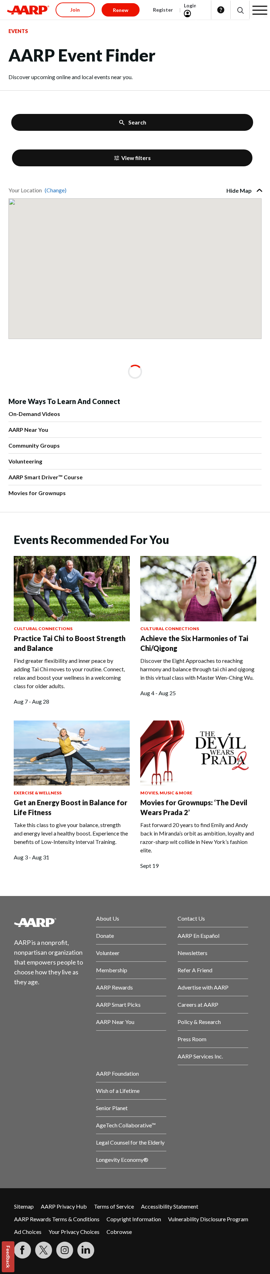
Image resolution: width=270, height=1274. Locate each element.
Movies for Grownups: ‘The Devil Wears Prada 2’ (194, 807)
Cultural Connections (43, 628)
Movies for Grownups (37, 492)
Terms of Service (114, 1206)
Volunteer (108, 952)
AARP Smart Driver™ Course (45, 477)
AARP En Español (198, 935)
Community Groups (34, 445)
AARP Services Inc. (200, 1056)
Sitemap (24, 1206)
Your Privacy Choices (74, 1231)
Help (220, 9)
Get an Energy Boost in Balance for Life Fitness (70, 807)
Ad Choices (27, 1231)
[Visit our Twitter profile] (43, 1250)
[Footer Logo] (49, 922)
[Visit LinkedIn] (85, 1250)
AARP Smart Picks (118, 1004)
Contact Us (191, 918)
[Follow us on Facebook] (22, 1250)
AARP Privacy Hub (64, 1206)
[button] (240, 10)
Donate (105, 935)
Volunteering (25, 461)
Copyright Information (134, 1219)
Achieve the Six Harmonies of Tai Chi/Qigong (194, 643)
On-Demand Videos (34, 413)
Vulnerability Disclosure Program (208, 1219)
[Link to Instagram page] (64, 1250)
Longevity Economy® (122, 1159)
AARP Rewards (114, 987)
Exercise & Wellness (38, 792)
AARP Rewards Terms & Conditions (56, 1219)
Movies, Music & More (166, 792)
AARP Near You (28, 429)
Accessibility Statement (169, 1206)
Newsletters (192, 952)
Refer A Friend (195, 970)
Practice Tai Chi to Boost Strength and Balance (70, 643)
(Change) (55, 190)
